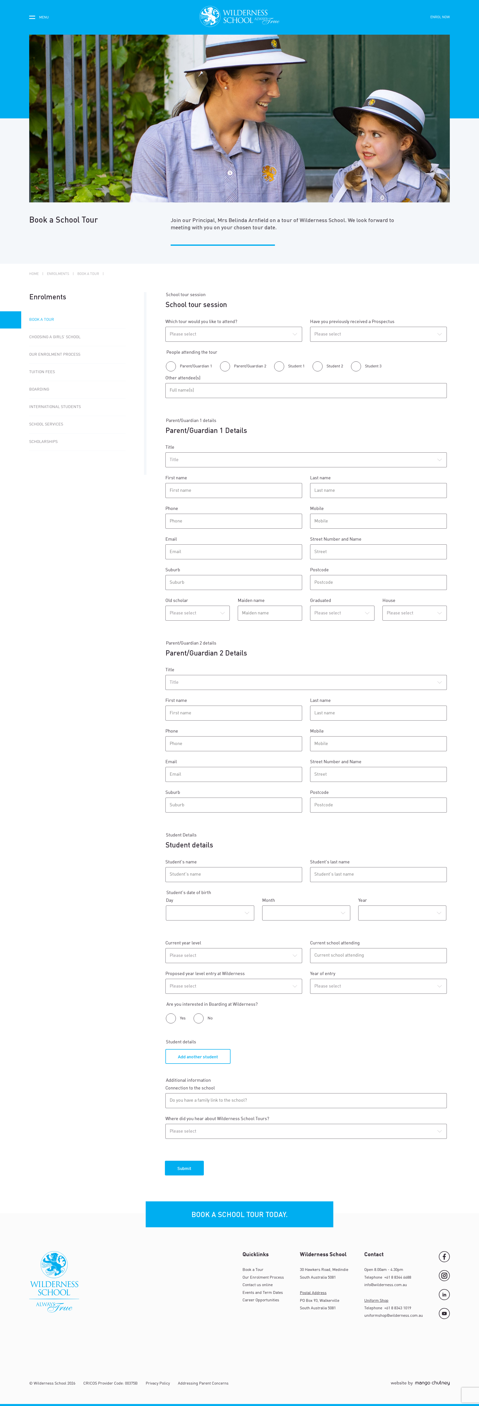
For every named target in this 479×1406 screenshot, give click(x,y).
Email (171, 539)
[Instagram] (444, 1275)
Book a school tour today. (239, 1214)
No (210, 1018)
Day (169, 900)
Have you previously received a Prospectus (352, 322)
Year (362, 900)
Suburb (173, 570)
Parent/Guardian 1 (196, 366)
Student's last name (330, 862)
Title (169, 447)
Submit (184, 1168)
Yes (183, 1018)
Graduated (320, 600)
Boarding (39, 390)
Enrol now (440, 17)
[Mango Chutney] (420, 1385)
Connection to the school (190, 1088)
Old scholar (176, 600)
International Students (55, 407)
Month (268, 900)
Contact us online (257, 1285)
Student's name (181, 862)
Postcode (320, 570)
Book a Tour (41, 320)
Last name (321, 478)
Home (34, 274)
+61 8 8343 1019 (397, 1308)
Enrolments (58, 274)
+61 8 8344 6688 (397, 1278)
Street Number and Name (336, 539)
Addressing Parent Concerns (203, 1384)
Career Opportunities (260, 1300)
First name (176, 478)
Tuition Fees (42, 372)
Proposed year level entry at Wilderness (205, 974)
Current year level (183, 943)
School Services (46, 424)
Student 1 (296, 366)
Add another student (198, 1056)
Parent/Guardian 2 (250, 366)
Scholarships (43, 442)
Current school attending (335, 943)
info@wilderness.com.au (385, 1285)
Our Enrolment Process (54, 355)
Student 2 (335, 366)
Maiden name (251, 600)
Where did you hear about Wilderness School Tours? (217, 1119)
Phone (172, 508)
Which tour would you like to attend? (201, 322)
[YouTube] (444, 1313)
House (388, 600)
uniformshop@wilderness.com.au (393, 1316)
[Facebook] (444, 1256)
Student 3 (373, 366)
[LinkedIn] (444, 1294)
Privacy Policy (158, 1384)
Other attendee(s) (182, 378)
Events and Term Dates (262, 1293)
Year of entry (323, 974)
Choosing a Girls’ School (55, 337)
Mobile (317, 508)
